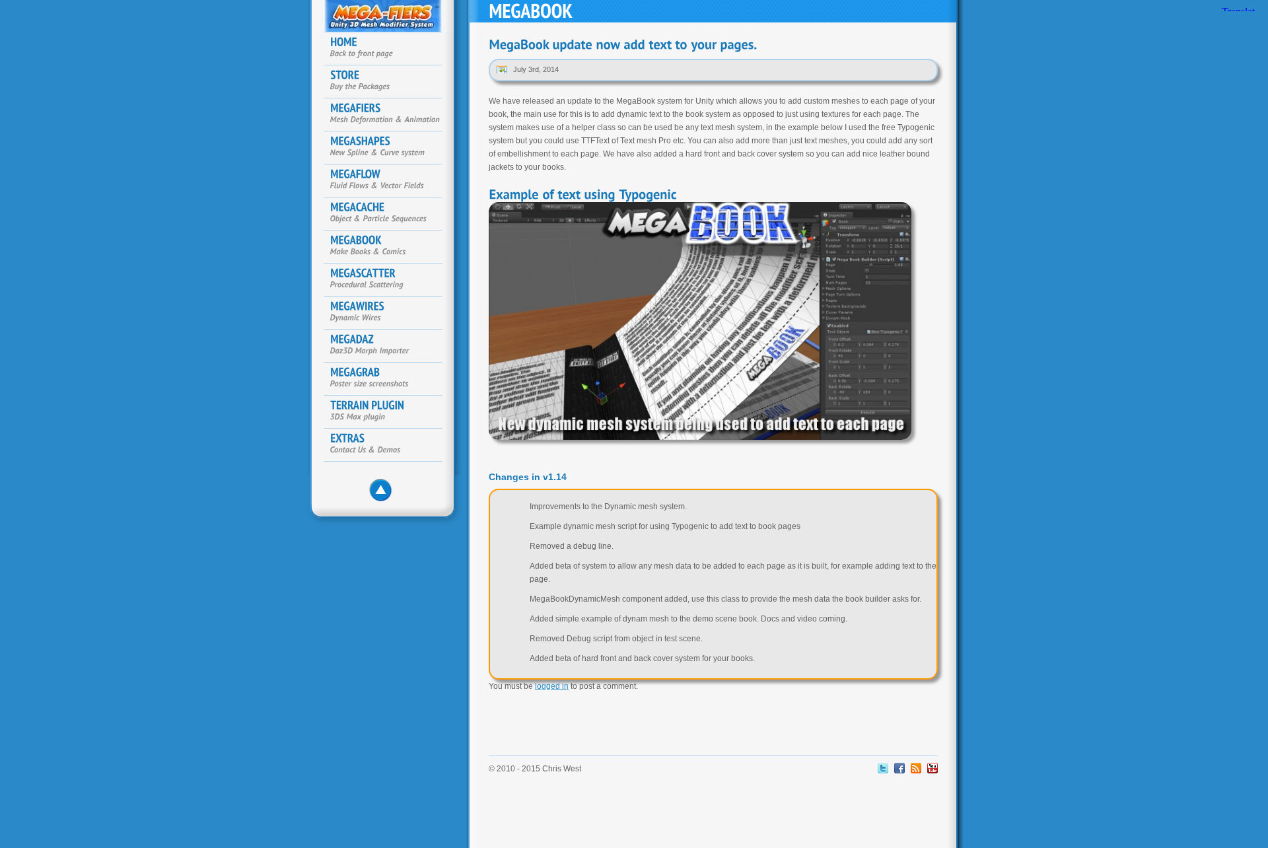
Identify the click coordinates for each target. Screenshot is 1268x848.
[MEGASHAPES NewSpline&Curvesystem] (389, 148)
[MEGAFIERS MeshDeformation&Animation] (389, 115)
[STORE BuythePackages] (389, 82)
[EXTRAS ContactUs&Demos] (389, 445)
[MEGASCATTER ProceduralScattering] (389, 280)
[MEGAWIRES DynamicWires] (389, 313)
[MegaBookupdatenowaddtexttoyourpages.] (623, 44)
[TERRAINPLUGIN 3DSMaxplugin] (389, 412)
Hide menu (384, 494)
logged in (552, 686)
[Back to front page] (389, 49)
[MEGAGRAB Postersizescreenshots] (389, 379)
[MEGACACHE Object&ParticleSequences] (389, 214)
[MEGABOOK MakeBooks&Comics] (389, 247)
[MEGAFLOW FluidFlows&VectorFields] (389, 181)
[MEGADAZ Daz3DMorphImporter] (389, 346)
